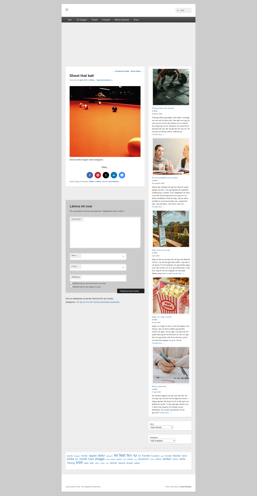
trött (79, 462)
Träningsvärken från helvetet (163, 108)
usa (92, 462)
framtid (146, 455)
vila (107, 463)
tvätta (86, 463)
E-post (74, 266)
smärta (119, 459)
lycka (70, 458)
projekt (112, 459)
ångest (130, 463)
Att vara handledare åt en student (165, 177)
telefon (175, 459)
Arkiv (152, 424)
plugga (100, 458)
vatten (97, 463)
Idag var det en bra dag (161, 250)
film (129, 455)
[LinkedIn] (177, 480)
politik (107, 459)
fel (116, 455)
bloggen (77, 456)
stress (152, 459)
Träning (71, 462)
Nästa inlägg (136, 71)
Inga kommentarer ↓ (105, 80)
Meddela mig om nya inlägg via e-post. (87, 287)
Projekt (95, 19)
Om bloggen (82, 19)
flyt (135, 455)
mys (91, 458)
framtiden (155, 455)
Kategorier (154, 437)
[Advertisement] (128, 42)
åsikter (137, 463)
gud (162, 456)
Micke (92, 80)
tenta (182, 458)
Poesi (136, 19)
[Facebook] (165, 480)
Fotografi (106, 19)
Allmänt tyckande (122, 19)
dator (101, 455)
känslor (177, 455)
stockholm (143, 458)
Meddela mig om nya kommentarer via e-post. (89, 283)
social (130, 459)
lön (76, 459)
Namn (74, 255)
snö (124, 459)
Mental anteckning (159, 386)
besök (70, 455)
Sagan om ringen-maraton (162, 317)
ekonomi (109, 456)
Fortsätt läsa (158, 134)
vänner (113, 462)
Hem (70, 19)
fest (122, 454)
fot (139, 455)
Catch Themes (185, 486)
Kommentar (77, 219)
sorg (135, 459)
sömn (159, 458)
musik (83, 458)
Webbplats (76, 277)
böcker (84, 455)
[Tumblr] (183, 480)
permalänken (114, 181)
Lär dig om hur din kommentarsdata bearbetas (97, 301)
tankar (167, 458)
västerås (121, 463)
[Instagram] (189, 480)
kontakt (168, 455)
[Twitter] (171, 480)
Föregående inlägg (121, 71)
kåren (184, 455)
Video (102, 463)
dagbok (93, 455)
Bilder (92, 181)
